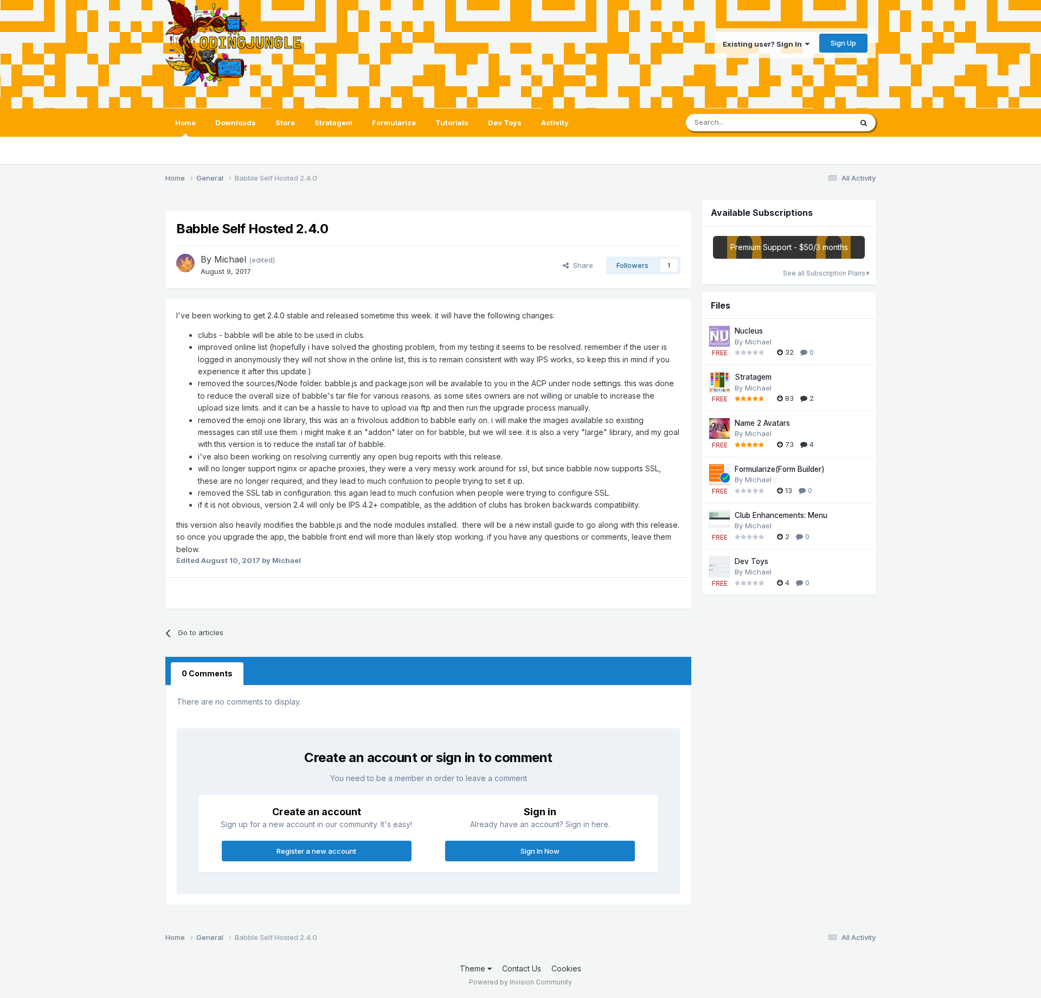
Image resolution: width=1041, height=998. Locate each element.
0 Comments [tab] (207, 673)
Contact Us (521, 968)
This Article (819, 122)
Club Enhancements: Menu (781, 515)
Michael (230, 259)
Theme (473, 968)
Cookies (566, 968)
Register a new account (316, 851)
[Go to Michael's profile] (185, 263)
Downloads (235, 122)
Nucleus (749, 331)
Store (285, 122)
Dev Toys (505, 122)
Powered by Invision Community (520, 982)
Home (185, 122)
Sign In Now (540, 851)
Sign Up (843, 43)
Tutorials (451, 122)
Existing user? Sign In (764, 44)
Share (581, 265)
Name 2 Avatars (762, 423)
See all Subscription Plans (825, 273)
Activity (555, 122)
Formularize (394, 122)
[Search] (864, 122)
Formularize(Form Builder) (780, 469)
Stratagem (333, 122)
